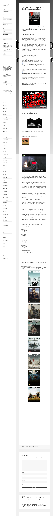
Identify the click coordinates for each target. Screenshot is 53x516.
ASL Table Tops (5, 24)
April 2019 (4, 180)
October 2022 (5, 142)
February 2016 (5, 222)
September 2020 (5, 166)
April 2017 (4, 206)
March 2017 (5, 208)
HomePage (6, 4)
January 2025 (5, 117)
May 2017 (4, 205)
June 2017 (4, 203)
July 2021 (4, 156)
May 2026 (4, 102)
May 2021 (4, 159)
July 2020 (4, 168)
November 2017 (5, 197)
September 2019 (5, 179)
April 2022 (4, 148)
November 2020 (5, 163)
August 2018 (5, 191)
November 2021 (5, 153)
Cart (3, 14)
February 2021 (5, 162)
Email (23, 476)
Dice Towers (5, 17)
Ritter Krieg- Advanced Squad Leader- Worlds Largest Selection (7, 20)
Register (4, 253)
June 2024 (4, 123)
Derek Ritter (31, 446)
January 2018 (5, 196)
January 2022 (5, 151)
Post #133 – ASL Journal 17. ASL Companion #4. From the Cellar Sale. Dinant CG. (7, 46)
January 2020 (5, 174)
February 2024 (5, 128)
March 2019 (5, 182)
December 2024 (5, 119)
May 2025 (4, 111)
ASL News (4, 237)
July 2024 (4, 122)
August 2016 (5, 216)
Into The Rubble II (25, 26)
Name (23, 472)
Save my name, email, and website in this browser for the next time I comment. (34, 484)
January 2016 (5, 223)
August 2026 (5, 100)
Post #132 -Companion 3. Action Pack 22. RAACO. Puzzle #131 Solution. (7, 49)
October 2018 (5, 188)
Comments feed (5, 258)
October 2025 (5, 108)
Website (23, 480)
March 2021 (5, 160)
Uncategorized (5, 248)
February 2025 (5, 116)
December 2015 (5, 225)
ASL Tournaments (5, 240)
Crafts (4, 243)
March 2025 (5, 114)
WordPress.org (5, 260)
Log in (4, 255)
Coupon (4, 241)
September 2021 (5, 154)
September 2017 (5, 200)
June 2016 (4, 217)
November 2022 (5, 140)
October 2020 (5, 165)
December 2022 (5, 139)
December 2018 (5, 185)
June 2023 (4, 134)
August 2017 (5, 202)
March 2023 (5, 136)
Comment (24, 459)
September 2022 (5, 143)
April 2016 (4, 219)
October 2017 (5, 199)
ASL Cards (4, 235)
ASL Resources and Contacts (7, 12)
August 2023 (5, 133)
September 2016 (5, 214)
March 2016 (5, 220)
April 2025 (4, 113)
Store (4, 246)
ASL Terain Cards (5, 238)
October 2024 (5, 120)
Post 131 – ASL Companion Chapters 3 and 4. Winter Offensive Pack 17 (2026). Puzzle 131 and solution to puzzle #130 (7, 58)
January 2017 (5, 211)
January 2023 (5, 137)
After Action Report (6, 234)
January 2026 (5, 105)
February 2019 (5, 183)
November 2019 (5, 176)
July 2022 (4, 145)
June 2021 (4, 157)
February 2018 (5, 194)
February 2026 (5, 103)
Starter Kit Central (5, 11)
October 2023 (5, 131)
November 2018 (5, 186)
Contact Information (6, 16)
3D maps (4, 232)
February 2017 (5, 209)
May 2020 (4, 171)
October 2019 (5, 177)
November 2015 (5, 226)
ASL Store (4, 9)
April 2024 (4, 125)
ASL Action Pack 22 (6, 52)
